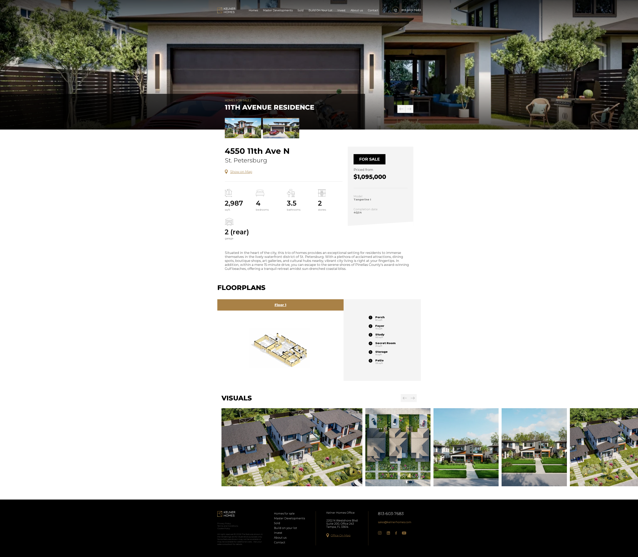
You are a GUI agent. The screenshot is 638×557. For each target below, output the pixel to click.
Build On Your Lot (320, 10)
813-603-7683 (391, 513)
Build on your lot (285, 528)
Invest (341, 10)
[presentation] (401, 109)
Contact (373, 10)
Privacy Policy (224, 523)
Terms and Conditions (227, 526)
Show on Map (241, 172)
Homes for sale (237, 100)
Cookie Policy (223, 528)
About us (357, 10)
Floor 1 (280, 305)
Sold (301, 10)
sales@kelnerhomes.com (394, 522)
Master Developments (278, 10)
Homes (253, 10)
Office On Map (341, 535)
